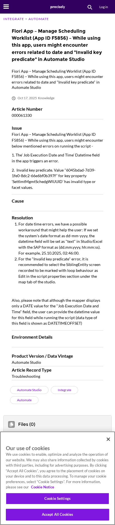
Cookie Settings (57, 498)
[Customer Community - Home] (57, 7)
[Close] (108, 439)
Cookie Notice (42, 487)
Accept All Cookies (57, 514)
